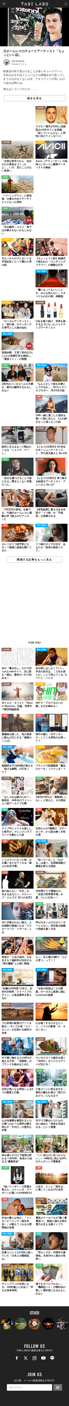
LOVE (39, 397)
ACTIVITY (40, 142)
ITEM (5, 810)
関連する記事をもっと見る (34, 559)
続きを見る (34, 98)
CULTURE (40, 108)
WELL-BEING (41, 271)
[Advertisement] (34, 604)
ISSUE (5, 177)
